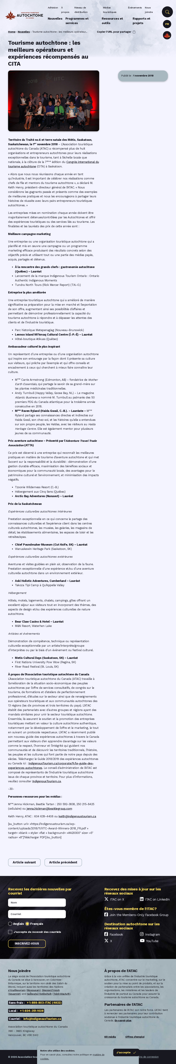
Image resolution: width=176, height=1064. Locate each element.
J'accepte (124, 1052)
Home (11, 31)
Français (36, 923)
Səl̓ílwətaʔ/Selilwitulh (39, 993)
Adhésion (53, 7)
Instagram (152, 934)
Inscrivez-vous (27, 943)
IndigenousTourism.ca (46, 781)
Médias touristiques (109, 9)
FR (167, 24)
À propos (65, 9)
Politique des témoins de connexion (138, 1056)
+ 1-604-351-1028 (31, 1010)
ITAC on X (117, 899)
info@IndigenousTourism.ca (42, 1019)
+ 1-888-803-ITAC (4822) (44, 1002)
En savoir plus (123, 1020)
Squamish (14, 993)
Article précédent (63, 862)
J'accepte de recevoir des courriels (37, 932)
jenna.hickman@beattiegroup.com (49, 808)
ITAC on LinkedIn (157, 899)
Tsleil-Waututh (61, 993)
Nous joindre (149, 9)
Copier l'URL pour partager (114, 31)
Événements (135, 7)
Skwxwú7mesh (51, 990)
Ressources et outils (112, 21)
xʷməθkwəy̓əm (17, 990)
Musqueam (33, 990)
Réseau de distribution (80, 9)
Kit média (110, 1036)
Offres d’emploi (134, 1036)
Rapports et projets (141, 21)
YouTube (152, 941)
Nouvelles (55, 18)
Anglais (18, 923)
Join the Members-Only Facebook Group (139, 915)
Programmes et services (77, 21)
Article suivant (24, 862)
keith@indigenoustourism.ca (77, 816)
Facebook (116, 934)
